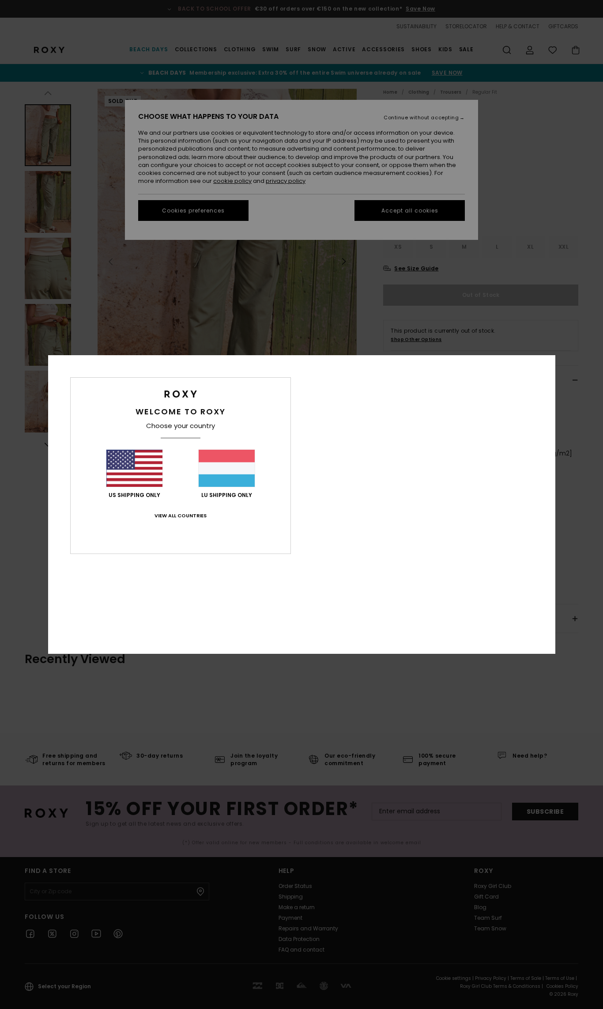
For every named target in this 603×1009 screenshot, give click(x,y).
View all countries (181, 515)
